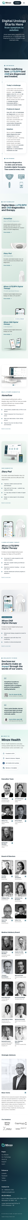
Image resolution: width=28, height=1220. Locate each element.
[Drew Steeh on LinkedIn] (25, 821)
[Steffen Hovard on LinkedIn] (12, 876)
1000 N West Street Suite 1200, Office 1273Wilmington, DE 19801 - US (14, 1199)
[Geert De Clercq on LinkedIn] (12, 920)
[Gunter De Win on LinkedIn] (25, 952)
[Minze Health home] (6, 3)
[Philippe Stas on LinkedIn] (12, 898)
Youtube (4, 1180)
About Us (4, 1159)
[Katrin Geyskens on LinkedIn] (25, 876)
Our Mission (5, 1155)
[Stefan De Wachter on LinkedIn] (12, 952)
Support (4, 1162)
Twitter (4, 1178)
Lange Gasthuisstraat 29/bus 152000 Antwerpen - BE (11, 1204)
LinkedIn (4, 1173)
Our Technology (6, 1157)
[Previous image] (4, 376)
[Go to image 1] (13, 535)
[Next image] (23, 376)
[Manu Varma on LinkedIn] (25, 1093)
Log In (3, 1164)
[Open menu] (24, 3)
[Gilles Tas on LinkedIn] (12, 821)
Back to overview (6, 428)
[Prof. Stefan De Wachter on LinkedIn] (12, 843)
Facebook (4, 1176)
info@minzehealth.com (8, 1192)
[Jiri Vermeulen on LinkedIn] (25, 799)
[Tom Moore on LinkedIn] (12, 799)
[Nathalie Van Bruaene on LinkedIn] (25, 898)
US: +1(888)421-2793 (8, 1190)
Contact (17, 3)
